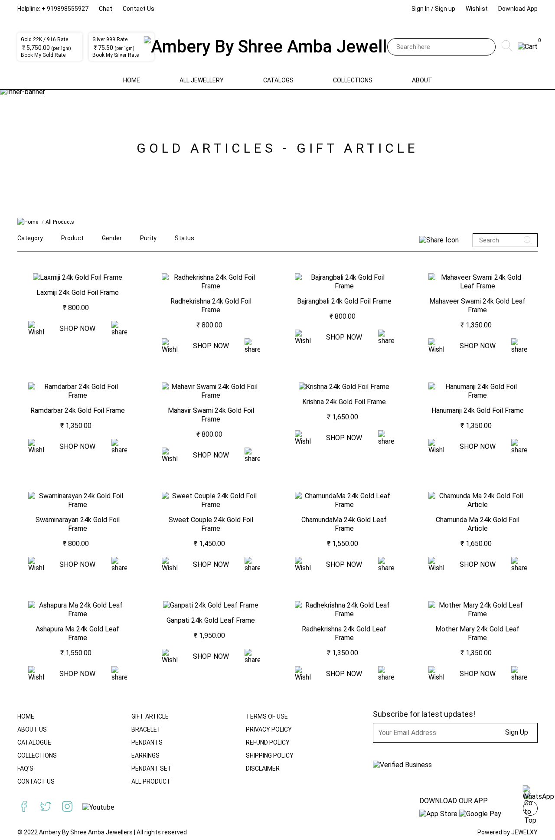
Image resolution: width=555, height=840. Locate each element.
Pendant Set (151, 768)
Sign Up (516, 732)
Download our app (453, 801)
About (422, 80)
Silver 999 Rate (109, 39)
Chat (105, 8)
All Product (151, 781)
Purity (148, 238)
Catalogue (34, 742)
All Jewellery (202, 80)
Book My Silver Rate (115, 55)
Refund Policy (268, 742)
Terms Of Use (267, 716)
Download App (518, 8)
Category (30, 238)
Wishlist (477, 8)
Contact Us (138, 8)
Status (184, 238)
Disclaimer (263, 768)
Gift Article (150, 716)
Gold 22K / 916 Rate (44, 39)
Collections (352, 80)
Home (131, 80)
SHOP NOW (77, 328)
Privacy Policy (269, 729)
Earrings (145, 755)
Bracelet (146, 729)
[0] (528, 46)
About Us (32, 729)
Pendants (147, 742)
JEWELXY (524, 832)
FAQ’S (25, 768)
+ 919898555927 (65, 8)
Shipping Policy (270, 755)
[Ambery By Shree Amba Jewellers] (277, 46)
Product (72, 238)
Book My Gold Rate (43, 55)
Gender (112, 238)
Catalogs (278, 80)
